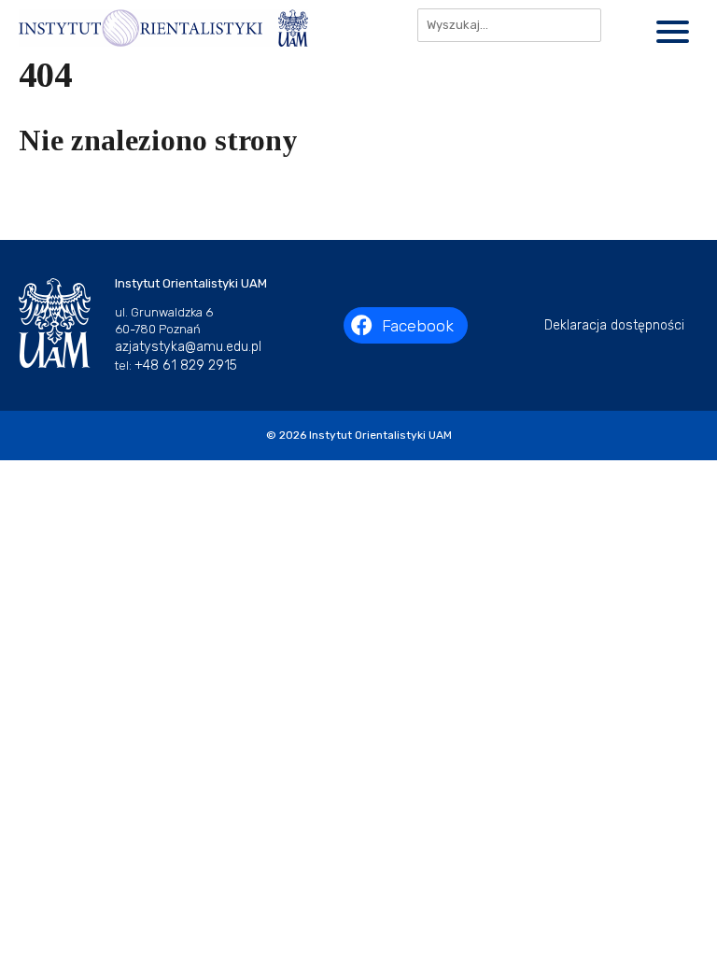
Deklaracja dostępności (614, 325)
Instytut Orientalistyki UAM (380, 435)
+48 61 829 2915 (185, 365)
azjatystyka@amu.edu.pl (188, 347)
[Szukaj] (624, 25)
